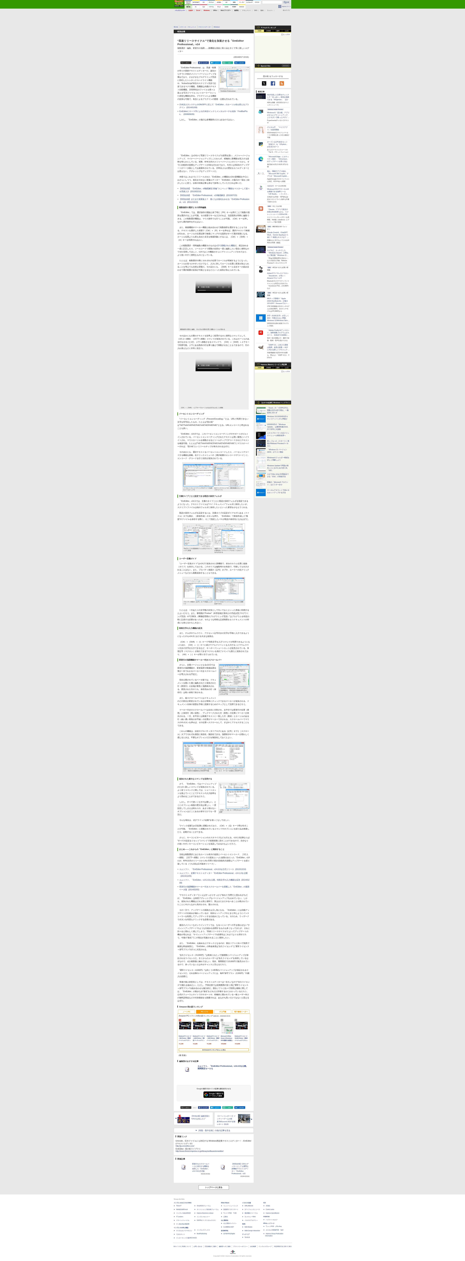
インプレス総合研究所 (183, 1213)
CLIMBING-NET (228, 1227)
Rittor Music (225, 1203)
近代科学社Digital (229, 1233)
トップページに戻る (213, 1187)
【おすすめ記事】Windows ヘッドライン (275, 403)
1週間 (277, 31)
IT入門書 (223, 1012)
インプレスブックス (203, 1230)
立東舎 (225, 1217)
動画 (262, 10)
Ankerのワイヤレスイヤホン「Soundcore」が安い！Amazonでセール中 (278, 275)
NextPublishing (202, 1233)
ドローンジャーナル (182, 1220)
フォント (270, 10)
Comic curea (270, 1209)
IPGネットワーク (269, 1223)
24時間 (268, 31)
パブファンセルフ (271, 1220)
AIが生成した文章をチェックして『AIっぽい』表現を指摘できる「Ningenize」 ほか (278, 97)
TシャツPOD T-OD (230, 1213)
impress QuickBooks (272, 1213)
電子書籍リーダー (241, 1012)
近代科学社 (224, 1230)
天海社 (268, 1206)
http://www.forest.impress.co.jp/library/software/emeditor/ (200, 1151)
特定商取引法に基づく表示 (283, 1246)
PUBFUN (266, 1217)
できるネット (180, 1234)
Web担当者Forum (182, 1209)
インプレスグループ (265, 1246)
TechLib (247, 1237)
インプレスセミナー (203, 1217)
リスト (195, 63)
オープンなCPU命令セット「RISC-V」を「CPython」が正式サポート (277, 144)
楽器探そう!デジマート (230, 1209)
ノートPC (186, 1012)
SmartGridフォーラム (204, 1206)
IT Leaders (179, 1217)
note (229, 63)
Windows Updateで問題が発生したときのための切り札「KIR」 (278, 468)
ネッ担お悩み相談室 (182, 1224)
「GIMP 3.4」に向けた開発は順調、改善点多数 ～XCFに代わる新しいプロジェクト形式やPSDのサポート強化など (278, 349)
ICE (264, 1203)
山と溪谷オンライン (229, 1223)
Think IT (178, 1206)
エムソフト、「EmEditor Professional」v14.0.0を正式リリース (212, 869)
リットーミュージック (230, 1206)
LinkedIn (241, 63)
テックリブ (245, 1234)
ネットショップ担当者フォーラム (208, 1209)
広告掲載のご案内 (210, 1246)
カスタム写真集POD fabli (274, 1230)
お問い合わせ (198, 1246)
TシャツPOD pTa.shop (274, 1226)
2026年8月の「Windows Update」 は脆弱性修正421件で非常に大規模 (277, 426)
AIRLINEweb (249, 1206)
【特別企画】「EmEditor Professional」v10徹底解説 (208, 195)
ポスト (188, 63)
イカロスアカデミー (251, 1220)
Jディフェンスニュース (252, 1209)
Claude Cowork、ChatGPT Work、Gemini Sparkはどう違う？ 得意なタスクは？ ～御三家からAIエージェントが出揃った (278, 237)
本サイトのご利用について (182, 1246)
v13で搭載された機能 (225, 246)
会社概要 (253, 1246)
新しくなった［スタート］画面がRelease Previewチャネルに (278, 443)
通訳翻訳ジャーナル (251, 1213)
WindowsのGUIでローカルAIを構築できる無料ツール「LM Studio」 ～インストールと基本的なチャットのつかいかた (278, 194)
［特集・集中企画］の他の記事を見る (213, 1130)
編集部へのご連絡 (225, 1246)
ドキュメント (246, 10)
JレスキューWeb (250, 1217)
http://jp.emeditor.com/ (185, 1146)
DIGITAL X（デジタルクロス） (207, 1220)
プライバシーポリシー (240, 1246)
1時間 (259, 31)
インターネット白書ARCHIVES (186, 1238)
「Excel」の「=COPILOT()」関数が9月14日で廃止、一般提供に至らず (278, 410)
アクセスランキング (268, 28)
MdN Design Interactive (252, 1230)
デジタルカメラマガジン (184, 1230)
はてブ (217, 63)
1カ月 (287, 31)
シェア (205, 63)
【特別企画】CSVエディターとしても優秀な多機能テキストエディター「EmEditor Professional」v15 (240, 1168)
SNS (255, 10)
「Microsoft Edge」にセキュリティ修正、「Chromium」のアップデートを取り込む (278, 159)
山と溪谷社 (224, 1220)
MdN (243, 1224)
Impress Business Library (205, 1213)
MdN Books (248, 1227)
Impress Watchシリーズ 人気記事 (274, 364)
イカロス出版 (246, 1203)
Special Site (265, 66)
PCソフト (204, 1012)
